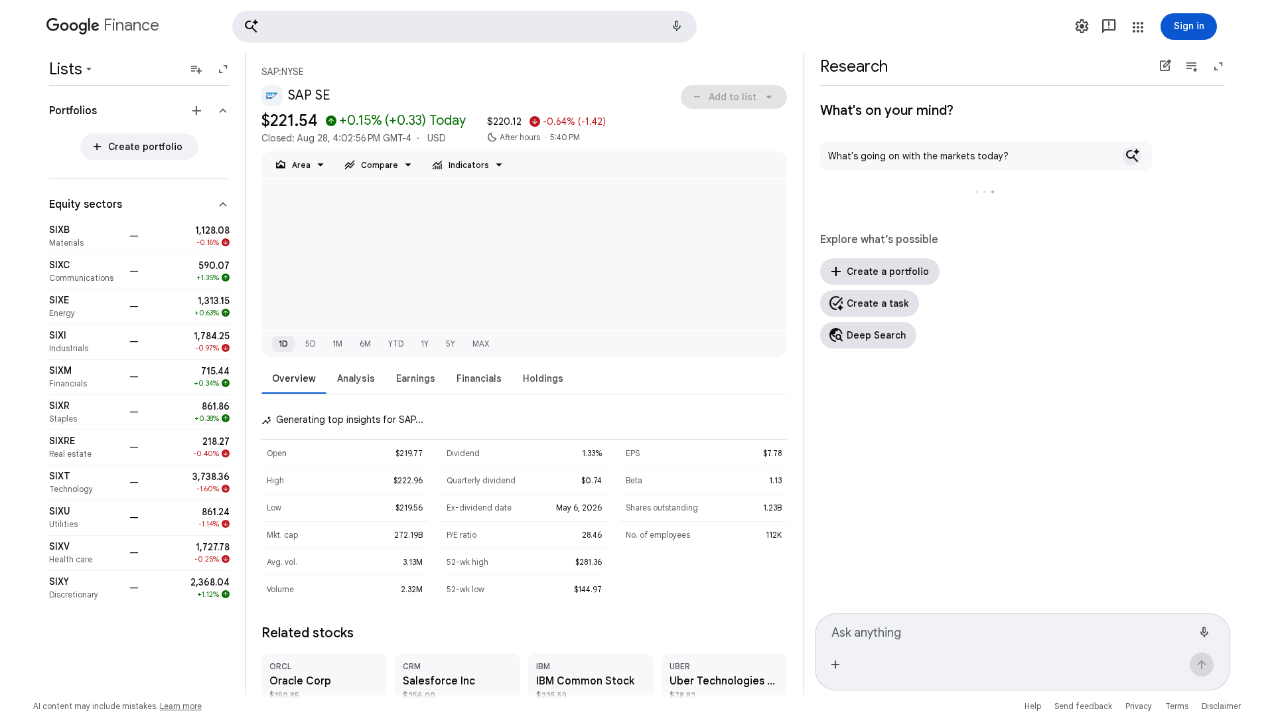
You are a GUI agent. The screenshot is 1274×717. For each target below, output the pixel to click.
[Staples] (85, 412)
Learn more (181, 706)
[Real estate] (85, 447)
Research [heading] (854, 66)
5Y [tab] (450, 344)
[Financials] (85, 377)
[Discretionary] (85, 588)
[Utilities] (85, 518)
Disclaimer (1221, 706)
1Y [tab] (425, 344)
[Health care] (85, 553)
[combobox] (1011, 630)
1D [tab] (283, 344)
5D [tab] (310, 344)
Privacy (1138, 706)
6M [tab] (365, 344)
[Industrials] (85, 342)
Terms (1176, 706)
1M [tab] (337, 344)
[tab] (293, 378)
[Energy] (85, 306)
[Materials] (85, 236)
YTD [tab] (395, 344)
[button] (464, 26)
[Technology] (85, 482)
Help (1033, 706)
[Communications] (85, 271)
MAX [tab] (480, 344)
